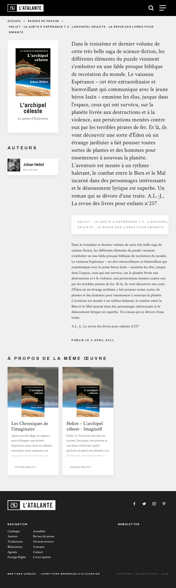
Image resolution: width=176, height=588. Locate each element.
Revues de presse (43, 21)
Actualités (39, 531)
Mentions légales (22, 574)
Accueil (14, 21)
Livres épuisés (42, 557)
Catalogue (14, 531)
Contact (38, 552)
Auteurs (12, 536)
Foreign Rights (17, 557)
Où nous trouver (43, 542)
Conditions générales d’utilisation (70, 574)
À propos (38, 547)
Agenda (12, 552)
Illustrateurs (15, 547)
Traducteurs (15, 542)
